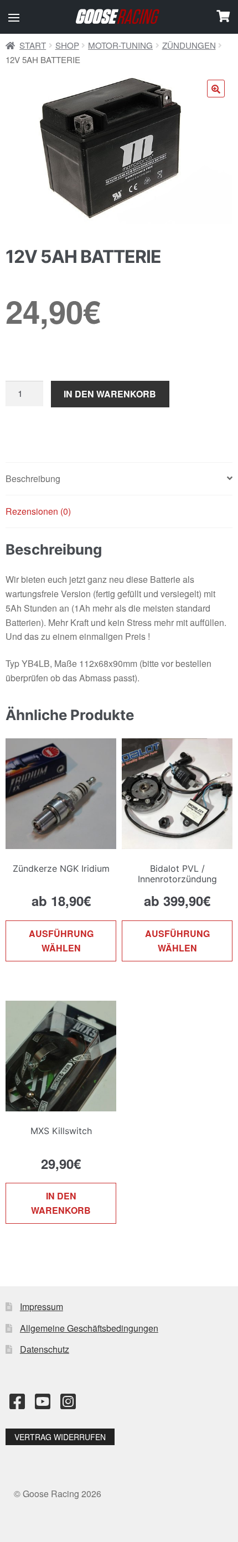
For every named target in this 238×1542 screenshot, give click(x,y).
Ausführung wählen (61, 940)
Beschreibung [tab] (33, 478)
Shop (67, 45)
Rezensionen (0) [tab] (38, 511)
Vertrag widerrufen (60, 1436)
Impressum (41, 1306)
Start (32, 45)
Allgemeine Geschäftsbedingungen (89, 1328)
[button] (13, 17)
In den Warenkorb (110, 393)
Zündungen (189, 45)
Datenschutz (44, 1349)
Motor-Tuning (120, 45)
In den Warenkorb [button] (61, 1203)
